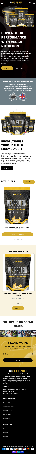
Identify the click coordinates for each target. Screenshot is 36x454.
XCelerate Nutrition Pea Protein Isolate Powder (17, 228)
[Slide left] (14, 239)
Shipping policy (7, 410)
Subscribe (18, 360)
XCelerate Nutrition (17, 446)
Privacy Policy (7, 403)
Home (5, 429)
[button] (2, 3)
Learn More (19, 68)
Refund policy (7, 414)
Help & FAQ (6, 418)
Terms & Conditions (8, 406)
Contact (5, 436)
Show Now (28, 182)
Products (5, 432)
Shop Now (7, 68)
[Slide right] (22, 239)
